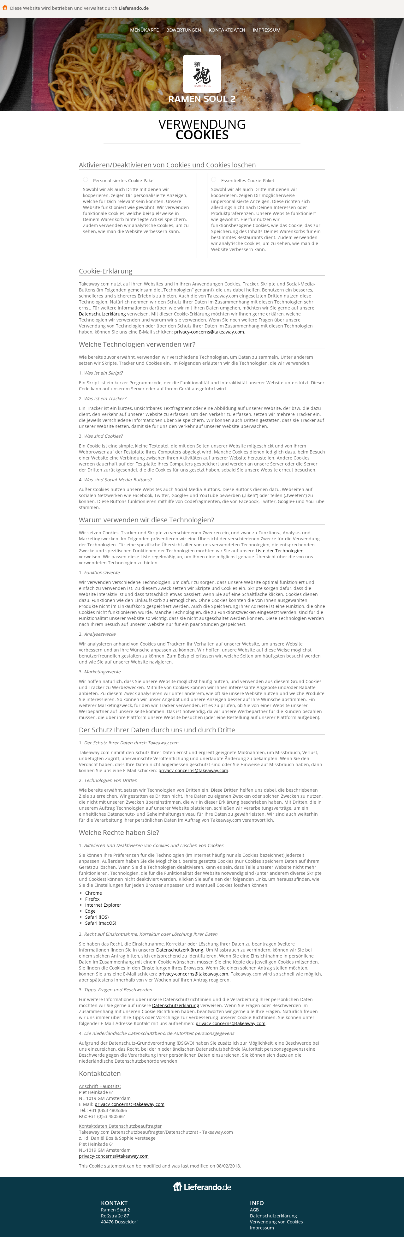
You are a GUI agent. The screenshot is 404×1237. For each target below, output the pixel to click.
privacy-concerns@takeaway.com (209, 332)
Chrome (93, 893)
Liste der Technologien (280, 551)
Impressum (267, 30)
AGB (254, 1210)
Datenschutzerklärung (102, 314)
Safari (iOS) (97, 917)
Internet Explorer (103, 905)
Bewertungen (183, 30)
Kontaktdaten (227, 30)
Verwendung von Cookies (276, 1222)
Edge (90, 911)
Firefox (92, 899)
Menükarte (144, 30)
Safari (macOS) (100, 923)
